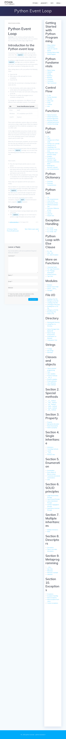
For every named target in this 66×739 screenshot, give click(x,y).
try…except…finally (52, 230)
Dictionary (50, 181)
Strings (49, 74)
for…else (49, 251)
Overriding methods (52, 449)
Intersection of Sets (52, 203)
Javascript (44, 3)
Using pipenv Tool (52, 340)
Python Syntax (51, 70)
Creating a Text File (52, 303)
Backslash (50, 352)
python (9, 3)
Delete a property (52, 427)
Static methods (51, 385)
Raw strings (50, 350)
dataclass (50, 574)
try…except (50, 228)
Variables (49, 72)
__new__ (49, 567)
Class (48, 372)
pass (48, 106)
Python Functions (52, 115)
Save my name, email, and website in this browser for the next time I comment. (21, 295)
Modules (49, 285)
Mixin (48, 531)
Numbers (49, 76)
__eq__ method (51, 404)
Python (35, 3)
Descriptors (50, 547)
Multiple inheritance (52, 530)
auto (48, 479)
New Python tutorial (14, 23)
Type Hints (50, 276)
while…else (50, 253)
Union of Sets (51, 201)
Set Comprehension (52, 199)
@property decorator (53, 424)
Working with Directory (53, 322)
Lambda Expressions (53, 122)
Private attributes (52, 381)
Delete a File (50, 313)
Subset (49, 212)
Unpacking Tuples (52, 267)
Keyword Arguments (52, 118)
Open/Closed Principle (53, 499)
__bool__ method (52, 408)
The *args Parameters (53, 269)
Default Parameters (52, 117)
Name (10, 275)
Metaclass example (52, 572)
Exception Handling (52, 596)
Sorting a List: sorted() (53, 143)
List (48, 136)
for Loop (49, 99)
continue (49, 104)
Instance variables (52, 379)
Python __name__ (52, 288)
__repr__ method (51, 402)
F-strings (49, 349)
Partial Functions (51, 274)
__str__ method (51, 401)
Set (48, 197)
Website (10, 288)
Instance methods (52, 375)
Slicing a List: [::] (51, 145)
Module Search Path (52, 287)
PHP (52, 3)
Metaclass (50, 571)
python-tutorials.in (14, 222)
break (48, 102)
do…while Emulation (52, 255)
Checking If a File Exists (53, 304)
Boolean (49, 77)
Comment (11, 256)
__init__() (49, 377)
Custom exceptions (52, 603)
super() (49, 451)
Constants (50, 79)
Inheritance (50, 447)
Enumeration (50, 470)
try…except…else (51, 231)
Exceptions (50, 594)
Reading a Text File (52, 299)
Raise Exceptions (52, 597)
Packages (49, 290)
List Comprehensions (53, 169)
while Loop (50, 101)
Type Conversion (51, 83)
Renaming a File (51, 312)
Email (10, 281)
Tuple (48, 138)
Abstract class (51, 454)
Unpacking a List (51, 147)
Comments (50, 81)
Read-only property (52, 426)
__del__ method (51, 410)
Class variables (51, 374)
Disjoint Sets (50, 215)
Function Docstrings (52, 124)
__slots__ (49, 453)
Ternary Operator (52, 97)
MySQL (58, 3)
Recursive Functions (52, 120)
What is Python (51, 45)
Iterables (49, 156)
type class (50, 569)
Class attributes (51, 383)
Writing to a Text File (52, 301)
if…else (49, 95)
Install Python (51, 47)
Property (49, 422)
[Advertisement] (52, 637)
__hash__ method (52, 406)
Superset (49, 214)
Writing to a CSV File (52, 310)
